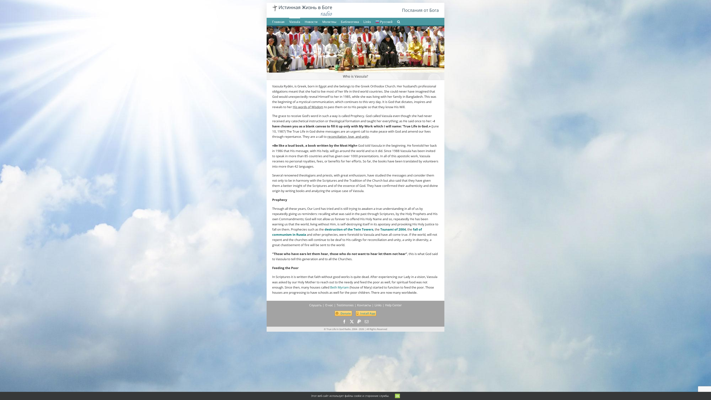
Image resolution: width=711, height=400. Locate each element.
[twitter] (352, 322)
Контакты (364, 305)
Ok (397, 396)
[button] (398, 21)
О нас (329, 305)
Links (378, 305)
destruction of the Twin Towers (349, 229)
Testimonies (345, 305)
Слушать (315, 305)
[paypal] (359, 322)
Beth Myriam (339, 287)
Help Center (393, 305)
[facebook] (344, 322)
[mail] (366, 322)
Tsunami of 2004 (393, 229)
